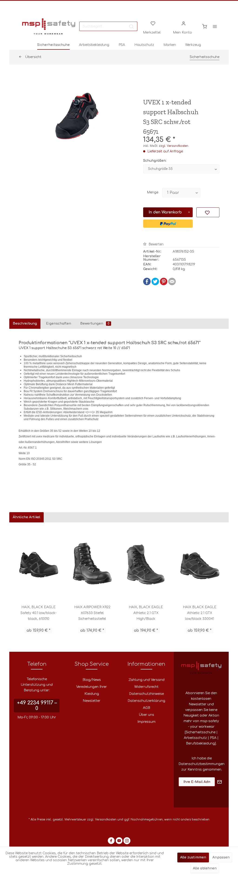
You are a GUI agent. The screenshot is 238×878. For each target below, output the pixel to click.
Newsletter (91, 701)
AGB (146, 708)
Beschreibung (25, 323)
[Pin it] (163, 284)
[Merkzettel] (153, 23)
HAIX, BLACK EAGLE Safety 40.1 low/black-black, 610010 (38, 613)
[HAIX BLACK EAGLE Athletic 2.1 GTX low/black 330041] (199, 563)
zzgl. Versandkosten (173, 145)
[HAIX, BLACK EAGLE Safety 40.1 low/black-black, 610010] (38, 563)
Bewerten (156, 244)
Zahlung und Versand (147, 680)
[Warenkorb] (204, 26)
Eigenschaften (58, 323)
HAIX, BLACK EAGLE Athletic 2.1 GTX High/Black (146, 613)
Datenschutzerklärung (146, 701)
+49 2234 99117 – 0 (37, 705)
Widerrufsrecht (146, 687)
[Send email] (172, 284)
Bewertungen (94, 323)
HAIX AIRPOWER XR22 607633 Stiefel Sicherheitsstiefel (92, 613)
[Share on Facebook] (147, 284)
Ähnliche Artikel (26, 517)
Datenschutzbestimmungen (201, 764)
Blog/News (92, 680)
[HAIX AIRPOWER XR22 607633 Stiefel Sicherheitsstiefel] (92, 563)
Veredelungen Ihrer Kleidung (91, 690)
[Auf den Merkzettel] (207, 212)
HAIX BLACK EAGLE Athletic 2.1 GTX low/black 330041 (199, 613)
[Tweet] (155, 284)
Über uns (146, 715)
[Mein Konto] (183, 23)
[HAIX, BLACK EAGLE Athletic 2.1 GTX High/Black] (146, 563)
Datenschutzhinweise (146, 694)
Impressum (146, 722)
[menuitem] (108, 26)
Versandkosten (105, 819)
